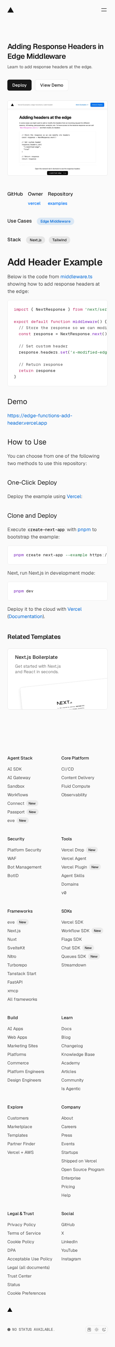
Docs (66, 1028)
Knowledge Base (78, 1054)
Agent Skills (72, 875)
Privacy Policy (21, 1224)
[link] (19, 85)
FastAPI (15, 982)
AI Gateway (19, 777)
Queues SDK (79, 956)
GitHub (68, 1224)
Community (72, 1080)
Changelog (72, 1046)
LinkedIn (69, 1241)
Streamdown (73, 965)
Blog (66, 1037)
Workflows (17, 794)
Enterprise (71, 1178)
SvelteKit (16, 948)
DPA (11, 1250)
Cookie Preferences (26, 1293)
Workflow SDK (81, 930)
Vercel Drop (78, 850)
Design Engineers (24, 1080)
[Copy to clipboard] (98, 310)
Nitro (11, 956)
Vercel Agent (73, 858)
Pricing (68, 1186)
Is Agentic (71, 1088)
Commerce (18, 1063)
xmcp (12, 990)
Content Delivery (77, 777)
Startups (69, 1152)
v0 (63, 892)
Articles (68, 1071)
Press (66, 1135)
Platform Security (24, 850)
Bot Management (24, 867)
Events (68, 1143)
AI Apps (15, 1028)
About (67, 1118)
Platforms (16, 1054)
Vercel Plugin (80, 867)
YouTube (69, 1250)
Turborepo (17, 965)
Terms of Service (24, 1233)
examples (57, 203)
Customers (18, 1118)
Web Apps (17, 1037)
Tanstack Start (21, 973)
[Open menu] (104, 10)
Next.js (14, 930)
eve (16, 820)
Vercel (74, 496)
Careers (68, 1126)
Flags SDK (71, 939)
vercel (34, 203)
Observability (74, 794)
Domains (70, 884)
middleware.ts (76, 276)
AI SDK (14, 769)
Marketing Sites (22, 1046)
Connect (21, 803)
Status (13, 1284)
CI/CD (67, 769)
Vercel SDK (72, 922)
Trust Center (19, 1276)
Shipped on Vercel (79, 1161)
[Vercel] (10, 10)
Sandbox (16, 786)
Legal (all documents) (28, 1267)
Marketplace (19, 1126)
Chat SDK (76, 948)
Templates (17, 1135)
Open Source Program (82, 1169)
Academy (70, 1063)
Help (66, 1195)
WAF (11, 858)
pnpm (84, 529)
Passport (21, 812)
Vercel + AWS (20, 1152)
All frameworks (22, 999)
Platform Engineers (25, 1071)
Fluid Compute (75, 786)
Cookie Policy (20, 1241)
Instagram (71, 1259)
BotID (13, 875)
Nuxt (12, 939)
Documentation (26, 616)
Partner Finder (21, 1143)
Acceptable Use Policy (29, 1259)
